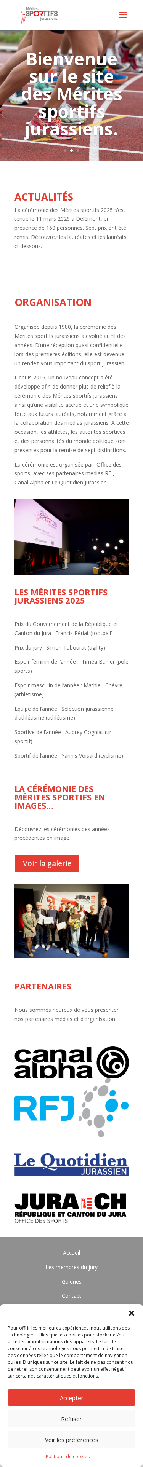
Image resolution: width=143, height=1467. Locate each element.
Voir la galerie (47, 863)
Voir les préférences (71, 1439)
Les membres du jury (71, 1267)
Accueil (71, 1252)
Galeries (72, 1281)
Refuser (71, 1418)
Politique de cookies (68, 1456)
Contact (71, 1295)
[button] (131, 1313)
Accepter (72, 1398)
